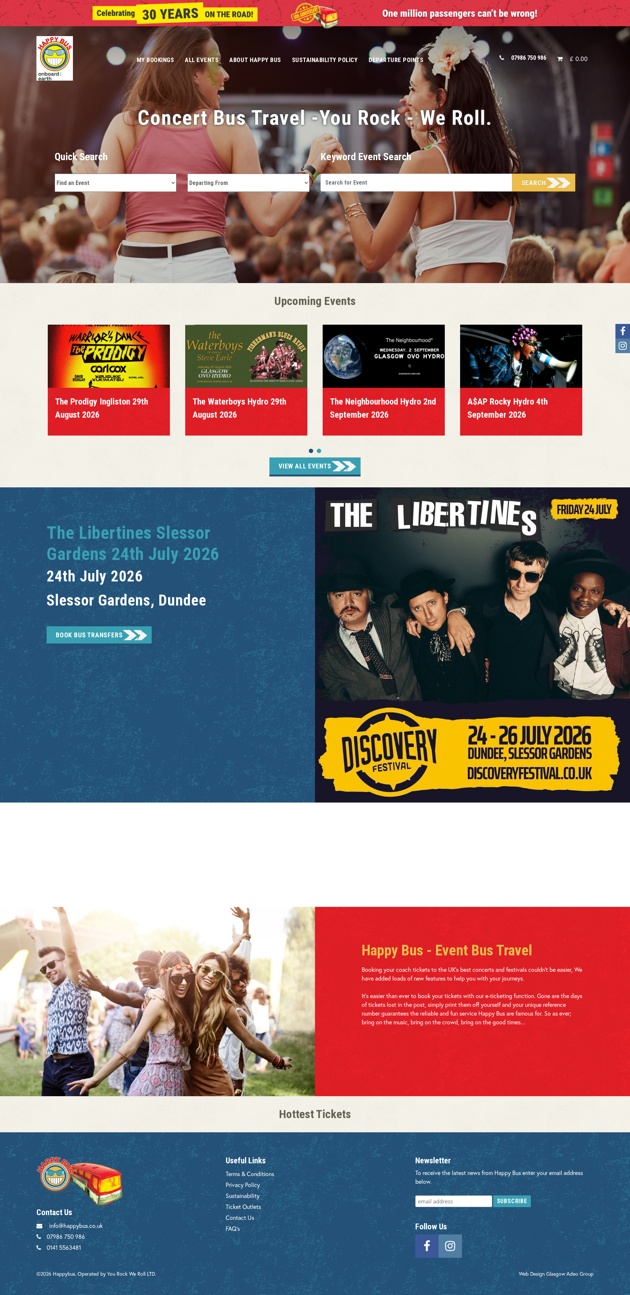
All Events (201, 59)
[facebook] (427, 1245)
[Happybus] (78, 58)
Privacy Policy (243, 1184)
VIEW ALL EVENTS (305, 466)
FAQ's (233, 1228)
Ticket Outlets (243, 1206)
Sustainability (243, 1195)
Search (534, 182)
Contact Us (240, 1217)
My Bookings (155, 59)
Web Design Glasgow (542, 1273)
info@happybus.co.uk (76, 1225)
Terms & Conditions (250, 1174)
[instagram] (450, 1245)
